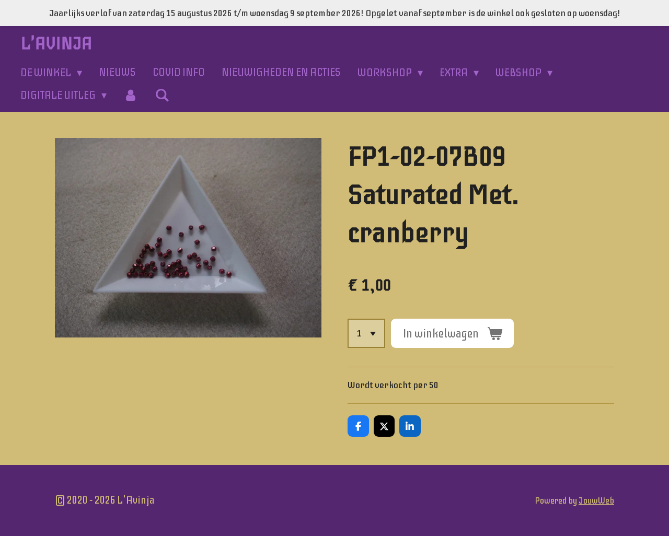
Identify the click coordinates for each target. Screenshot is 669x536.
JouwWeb (596, 500)
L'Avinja (57, 43)
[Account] (131, 95)
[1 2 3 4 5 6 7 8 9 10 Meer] (366, 333)
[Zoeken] (162, 95)
